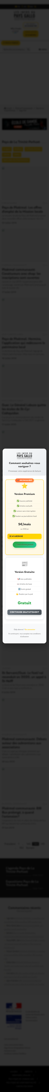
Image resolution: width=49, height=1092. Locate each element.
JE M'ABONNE (16, 536)
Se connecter (30, 630)
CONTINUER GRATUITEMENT (24, 612)
